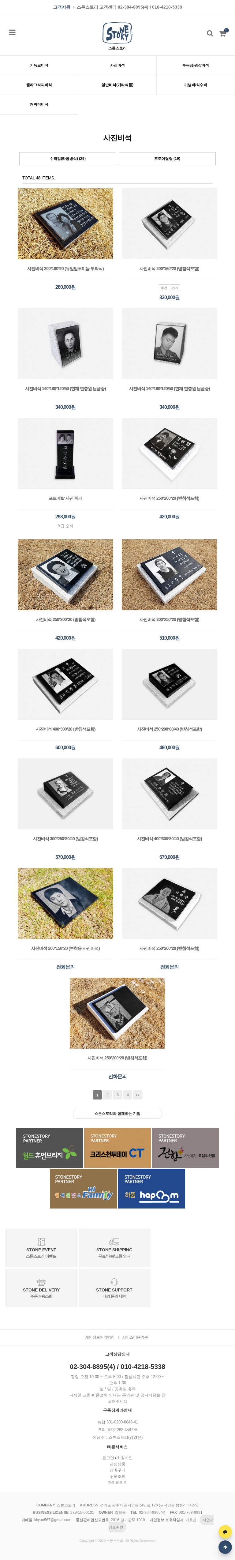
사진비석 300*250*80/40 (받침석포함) (65, 838)
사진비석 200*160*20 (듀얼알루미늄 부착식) (65, 268)
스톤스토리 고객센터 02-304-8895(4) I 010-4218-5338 (129, 7)
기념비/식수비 (195, 85)
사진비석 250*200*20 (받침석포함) (169, 498)
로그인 (108, 1458)
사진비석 (117, 65)
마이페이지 (118, 1482)
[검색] (210, 33)
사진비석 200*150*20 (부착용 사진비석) (65, 948)
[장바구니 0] (222, 35)
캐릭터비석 (39, 104)
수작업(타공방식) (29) (68, 158)
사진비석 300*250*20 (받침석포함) (169, 619)
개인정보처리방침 (99, 1337)
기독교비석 (39, 65)
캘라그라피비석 (39, 85)
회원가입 (125, 1458)
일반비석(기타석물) (117, 85)
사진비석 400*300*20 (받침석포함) (65, 729)
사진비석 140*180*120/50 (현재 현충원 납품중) (65, 388)
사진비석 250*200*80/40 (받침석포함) (169, 729)
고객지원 (61, 7)
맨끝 (137, 1095)
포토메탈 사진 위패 (65, 498)
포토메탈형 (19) (167, 158)
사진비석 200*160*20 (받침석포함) (169, 268)
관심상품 (117, 1464)
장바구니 (117, 1470)
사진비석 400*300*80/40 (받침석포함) (169, 838)
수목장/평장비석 (195, 65)
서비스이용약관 (135, 1337)
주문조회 (117, 1476)
